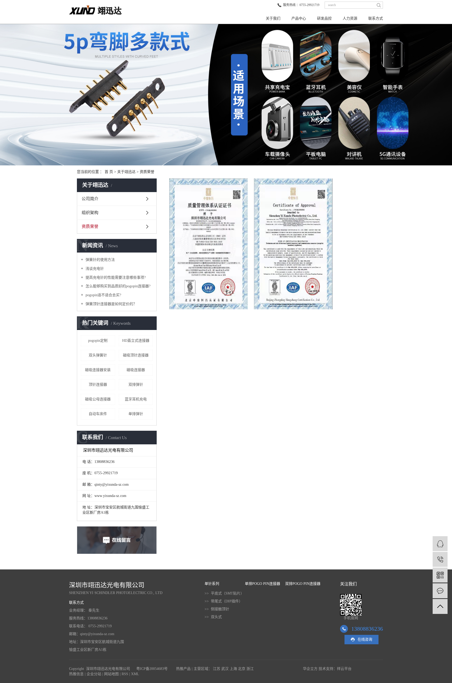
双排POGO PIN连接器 (302, 584)
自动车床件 (98, 414)
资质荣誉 (90, 226)
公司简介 (90, 199)
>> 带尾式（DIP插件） (223, 601)
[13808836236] (440, 559)
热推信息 (76, 674)
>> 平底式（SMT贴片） (224, 593)
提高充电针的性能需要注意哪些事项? (115, 277)
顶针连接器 (98, 385)
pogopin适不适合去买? (102, 295)
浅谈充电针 (94, 269)
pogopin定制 (98, 341)
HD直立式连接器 (135, 341)
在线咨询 (365, 639)
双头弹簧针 (98, 355)
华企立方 (310, 669)
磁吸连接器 (136, 370)
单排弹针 (135, 414)
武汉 (225, 669)
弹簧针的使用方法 (99, 260)
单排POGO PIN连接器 (262, 584)
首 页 (109, 172)
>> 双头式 (213, 617)
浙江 (250, 669)
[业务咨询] (440, 543)
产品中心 (298, 18)
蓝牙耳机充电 (136, 399)
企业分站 (94, 674)
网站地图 (111, 674)
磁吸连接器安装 (98, 370)
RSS (125, 674)
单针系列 (212, 584)
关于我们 (273, 18)
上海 (233, 669)
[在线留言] (440, 590)
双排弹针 (135, 385)
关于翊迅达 (126, 172)
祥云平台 (344, 669)
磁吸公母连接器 (98, 399)
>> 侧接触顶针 (217, 609)
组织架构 (90, 212)
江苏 (216, 669)
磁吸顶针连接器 (136, 355)
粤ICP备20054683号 (152, 669)
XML (135, 674)
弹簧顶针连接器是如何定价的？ (110, 304)
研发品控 (324, 18)
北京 (241, 669)
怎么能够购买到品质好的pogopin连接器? (117, 286)
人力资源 (350, 18)
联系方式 (375, 18)
